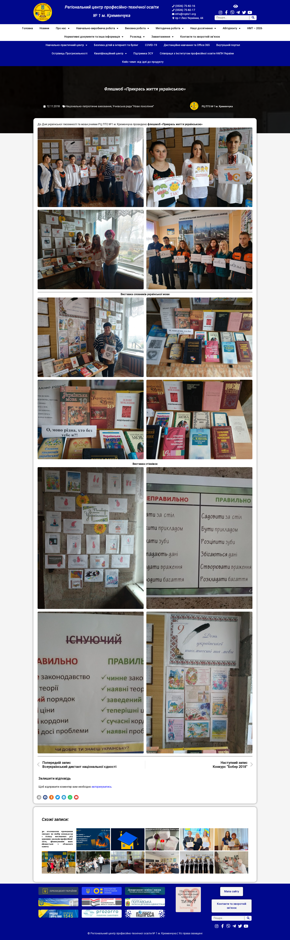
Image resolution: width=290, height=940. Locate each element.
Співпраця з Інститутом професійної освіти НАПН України (197, 53)
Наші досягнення (201, 28)
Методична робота (168, 28)
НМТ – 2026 (254, 28)
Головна (27, 28)
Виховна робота (135, 28)
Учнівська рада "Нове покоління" (133, 106)
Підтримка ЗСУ (143, 53)
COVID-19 (151, 45)
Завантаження (160, 36)
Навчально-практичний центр (65, 45)
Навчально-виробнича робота (95, 28)
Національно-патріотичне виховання (88, 106)
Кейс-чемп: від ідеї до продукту (142, 61)
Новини (44, 28)
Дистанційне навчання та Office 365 (187, 45)
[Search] (253, 18)
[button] (39, 797)
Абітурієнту (230, 28)
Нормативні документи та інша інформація (92, 36)
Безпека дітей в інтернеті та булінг (116, 45)
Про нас (61, 28)
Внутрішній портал (228, 45)
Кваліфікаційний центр (108, 53)
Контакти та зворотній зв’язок (200, 36)
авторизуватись (102, 786)
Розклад (135, 36)
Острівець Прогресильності (69, 53)
